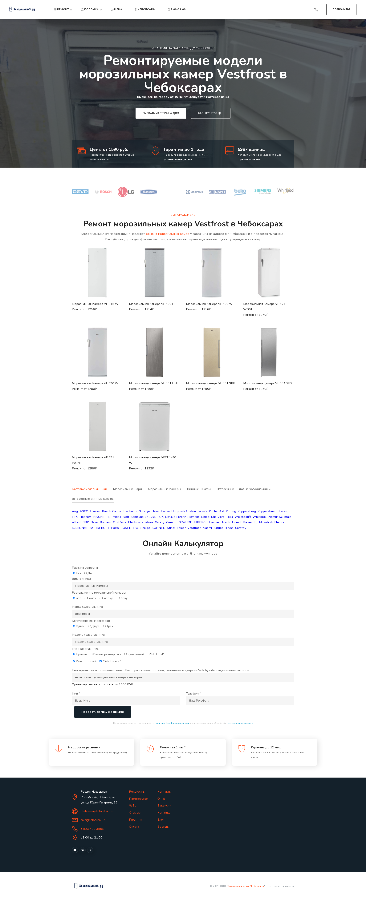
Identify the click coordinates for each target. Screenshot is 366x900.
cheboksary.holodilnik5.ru (97, 811)
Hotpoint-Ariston (183, 511)
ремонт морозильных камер (167, 234)
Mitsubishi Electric (272, 522)
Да (89, 573)
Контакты (164, 792)
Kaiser (247, 522)
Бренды (163, 827)
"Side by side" (112, 661)
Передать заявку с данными (102, 712)
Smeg (205, 517)
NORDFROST (99, 528)
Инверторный (86, 661)
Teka (229, 517)
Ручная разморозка (107, 654)
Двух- (95, 626)
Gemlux (171, 522)
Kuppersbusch (268, 511)
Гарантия (135, 820)
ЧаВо (132, 805)
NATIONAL (80, 528)
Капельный (136, 654)
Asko (96, 511)
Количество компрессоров (91, 621)
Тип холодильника (85, 649)
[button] (97, 287)
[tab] (92, 491)
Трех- (111, 626)
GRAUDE (185, 522)
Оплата (134, 827)
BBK (86, 522)
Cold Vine (120, 522)
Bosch (106, 511)
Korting (231, 511)
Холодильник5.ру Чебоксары (246, 886)
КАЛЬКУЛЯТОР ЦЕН (210, 113)
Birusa (229, 528)
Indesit (237, 522)
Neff (126, 517)
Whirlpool (260, 517)
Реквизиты (137, 792)
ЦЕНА (118, 9)
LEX (75, 517)
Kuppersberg (247, 511)
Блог (160, 820)
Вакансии (164, 805)
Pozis (115, 528)
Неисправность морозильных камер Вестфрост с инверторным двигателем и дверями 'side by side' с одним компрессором (160, 670)
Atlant (76, 522)
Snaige (145, 528)
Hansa (165, 511)
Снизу (91, 598)
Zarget (218, 528)
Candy (116, 511)
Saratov (240, 528)
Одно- (80, 626)
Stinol (171, 528)
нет (78, 598)
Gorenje (144, 511)
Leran (283, 511)
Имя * (76, 693)
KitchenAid (216, 511)
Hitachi (225, 522)
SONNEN (158, 528)
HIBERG (200, 522)
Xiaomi (207, 528)
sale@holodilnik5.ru (93, 820)
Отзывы (134, 812)
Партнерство (138, 799)
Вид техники (81, 579)
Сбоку (123, 598)
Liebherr (85, 517)
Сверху (107, 598)
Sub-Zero (218, 517)
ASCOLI (85, 511)
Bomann (105, 522)
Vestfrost (194, 528)
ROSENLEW (129, 528)
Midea (116, 517)
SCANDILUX (154, 517)
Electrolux (130, 511)
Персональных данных (240, 723)
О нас (161, 799)
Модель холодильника (88, 635)
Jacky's (202, 511)
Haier (155, 511)
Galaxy (160, 522)
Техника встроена (85, 568)
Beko (94, 522)
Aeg (75, 511)
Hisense (213, 522)
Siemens (194, 517)
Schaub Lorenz (175, 517)
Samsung (137, 517)
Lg (255, 522)
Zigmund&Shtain (279, 517)
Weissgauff (243, 517)
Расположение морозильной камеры (99, 593)
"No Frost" (157, 654)
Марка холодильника (87, 607)
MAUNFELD (102, 517)
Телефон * (193, 693)
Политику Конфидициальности (172, 723)
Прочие (81, 654)
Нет (78, 573)
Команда (163, 812)
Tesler (181, 528)
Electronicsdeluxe (140, 522)
